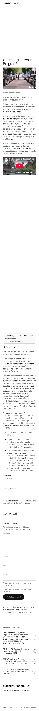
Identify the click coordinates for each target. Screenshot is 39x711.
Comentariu (7, 533)
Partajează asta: (15, 341)
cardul (13, 139)
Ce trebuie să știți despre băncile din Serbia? (12, 502)
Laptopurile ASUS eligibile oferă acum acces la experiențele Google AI (16, 671)
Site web (5, 574)
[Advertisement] (19, 32)
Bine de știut (11, 338)
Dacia (6, 489)
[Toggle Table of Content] (30, 335)
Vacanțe (17, 92)
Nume (5, 557)
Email (5, 565)
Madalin (10, 92)
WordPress (32, 707)
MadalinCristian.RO (11, 3)
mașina (19, 112)
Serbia (18, 97)
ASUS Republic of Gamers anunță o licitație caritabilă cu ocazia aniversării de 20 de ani (15, 661)
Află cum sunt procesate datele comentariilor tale (17, 611)
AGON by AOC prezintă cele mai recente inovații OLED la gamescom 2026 (16, 651)
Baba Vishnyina (13, 148)
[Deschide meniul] (35, 3)
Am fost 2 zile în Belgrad (30, 502)
